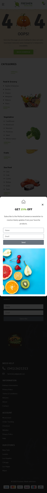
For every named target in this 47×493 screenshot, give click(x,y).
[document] (23, 246)
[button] (43, 205)
